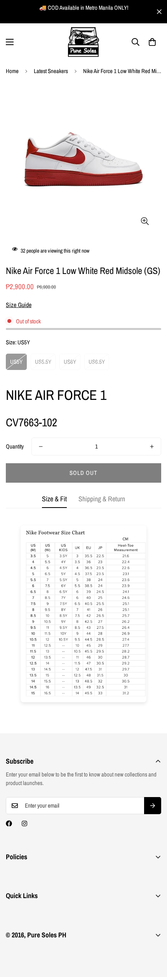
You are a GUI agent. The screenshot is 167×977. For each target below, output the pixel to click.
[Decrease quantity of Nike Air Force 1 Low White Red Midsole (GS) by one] (41, 446)
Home (12, 71)
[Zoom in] (144, 221)
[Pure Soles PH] (83, 42)
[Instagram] (24, 823)
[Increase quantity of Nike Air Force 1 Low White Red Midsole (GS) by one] (152, 446)
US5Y (16, 362)
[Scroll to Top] (153, 936)
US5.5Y (43, 362)
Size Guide (18, 304)
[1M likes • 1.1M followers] (9, 823)
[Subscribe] (152, 805)
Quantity (15, 446)
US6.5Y (97, 362)
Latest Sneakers (51, 71)
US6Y (70, 362)
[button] (152, 42)
